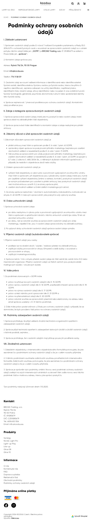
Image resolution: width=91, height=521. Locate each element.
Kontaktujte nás (11, 469)
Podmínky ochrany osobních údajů (19, 483)
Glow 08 (7, 449)
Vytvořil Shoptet (81, 516)
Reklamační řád (11, 477)
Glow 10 (7, 452)
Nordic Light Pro (11, 441)
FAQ (5, 472)
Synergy (7, 438)
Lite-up (7, 446)
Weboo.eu (15, 518)
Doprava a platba (12, 474)
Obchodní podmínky (13, 480)
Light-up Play (10, 444)
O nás (6, 466)
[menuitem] (8, 10)
